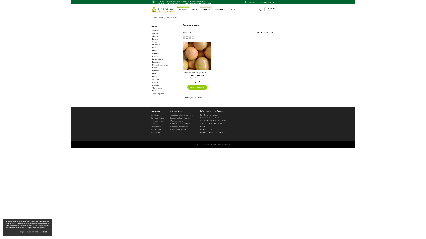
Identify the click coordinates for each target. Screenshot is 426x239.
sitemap (154, 123)
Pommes (155, 70)
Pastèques (156, 62)
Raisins (154, 76)
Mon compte (156, 126)
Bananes (155, 39)
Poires (154, 67)
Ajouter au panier (197, 87)
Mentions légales (176, 121)
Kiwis (154, 50)
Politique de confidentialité (180, 123)
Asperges (155, 82)
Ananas (155, 33)
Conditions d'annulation (179, 126)
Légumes (183, 8)
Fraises (154, 47)
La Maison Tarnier (158, 118)
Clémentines (156, 44)
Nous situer (155, 132)
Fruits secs (156, 91)
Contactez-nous (157, 121)
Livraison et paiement (178, 129)
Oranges (155, 56)
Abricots (155, 30)
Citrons (155, 36)
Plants (234, 9)
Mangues (155, 53)
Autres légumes (158, 93)
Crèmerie (206, 8)
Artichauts (156, 79)
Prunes (154, 73)
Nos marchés (156, 129)
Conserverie (220, 9)
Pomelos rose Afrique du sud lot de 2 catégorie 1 (197, 74)
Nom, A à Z (269, 32)
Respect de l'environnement (180, 118)
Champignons (157, 88)
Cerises (155, 42)
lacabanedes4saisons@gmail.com (213, 132)
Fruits (194, 9)
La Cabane (155, 115)
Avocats (155, 85)
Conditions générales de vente (181, 115)
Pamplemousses (158, 59)
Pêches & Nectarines (160, 65)
